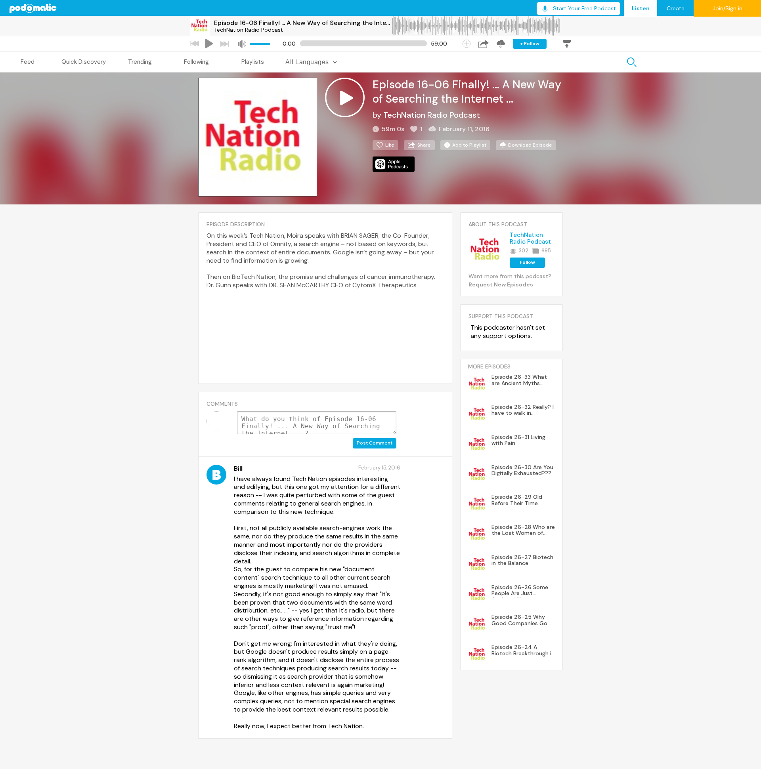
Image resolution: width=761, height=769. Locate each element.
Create (676, 8)
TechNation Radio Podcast (248, 29)
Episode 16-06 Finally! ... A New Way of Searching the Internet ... (303, 23)
